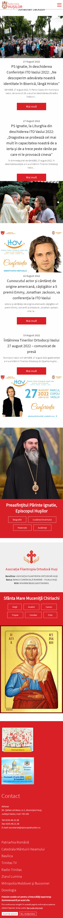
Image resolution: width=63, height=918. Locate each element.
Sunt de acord (10, 913)
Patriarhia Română (15, 842)
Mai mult (31, 106)
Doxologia (8, 890)
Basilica (7, 855)
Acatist (31, 606)
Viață (14, 606)
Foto (50, 614)
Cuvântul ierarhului (42, 519)
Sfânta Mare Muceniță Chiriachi (31, 598)
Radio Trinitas (11, 869)
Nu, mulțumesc (28, 913)
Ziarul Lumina (11, 876)
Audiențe (42, 527)
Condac (33, 614)
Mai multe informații (35, 908)
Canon (49, 606)
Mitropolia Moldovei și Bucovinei (25, 883)
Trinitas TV (9, 862)
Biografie (17, 519)
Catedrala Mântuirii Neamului (23, 849)
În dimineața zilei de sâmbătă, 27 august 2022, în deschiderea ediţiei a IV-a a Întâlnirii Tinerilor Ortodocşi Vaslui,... (31, 164)
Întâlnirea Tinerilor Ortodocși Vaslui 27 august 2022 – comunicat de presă (31, 346)
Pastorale (22, 527)
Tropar (15, 614)
